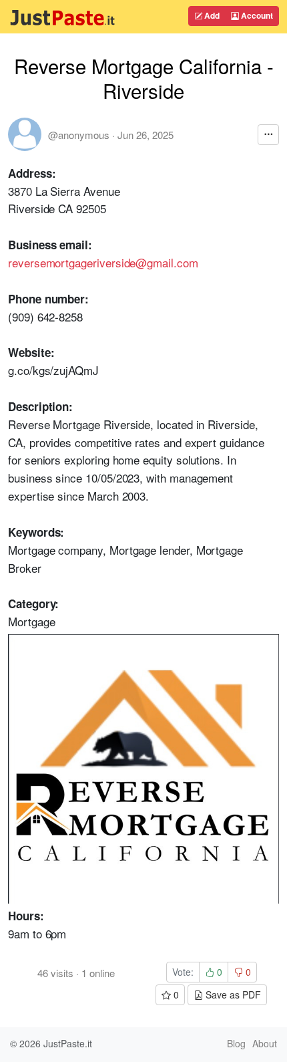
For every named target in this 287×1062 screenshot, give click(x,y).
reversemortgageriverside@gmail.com (103, 262)
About (264, 1043)
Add (211, 15)
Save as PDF (232, 994)
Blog (236, 1043)
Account (256, 15)
